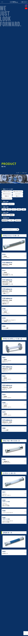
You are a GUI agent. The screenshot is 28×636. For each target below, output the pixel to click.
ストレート (4, 203)
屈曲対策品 (11, 214)
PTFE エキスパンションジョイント (7, 198)
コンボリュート (11, 203)
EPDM (19, 209)
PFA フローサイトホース (6, 193)
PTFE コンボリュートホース (18, 191)
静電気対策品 (5, 214)
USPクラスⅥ (18, 220)
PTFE (4, 209)
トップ (17, 172)
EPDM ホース (7, 196)
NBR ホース (17, 196)
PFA (8, 209)
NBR (23, 209)
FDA (11, 220)
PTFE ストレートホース (6, 191)
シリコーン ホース (17, 193)
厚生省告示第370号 (5, 220)
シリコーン (13, 209)
